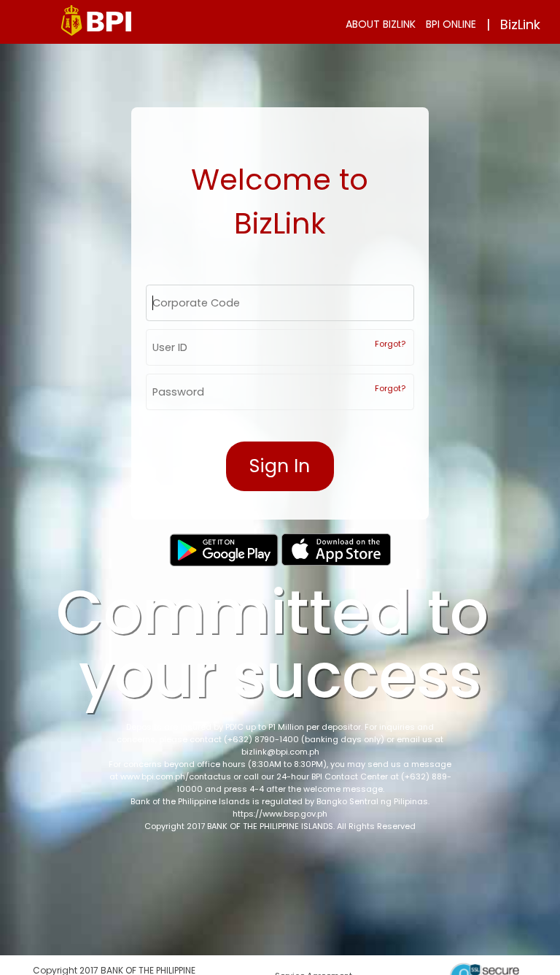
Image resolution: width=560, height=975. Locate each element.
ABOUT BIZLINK (381, 24)
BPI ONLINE (451, 24)
